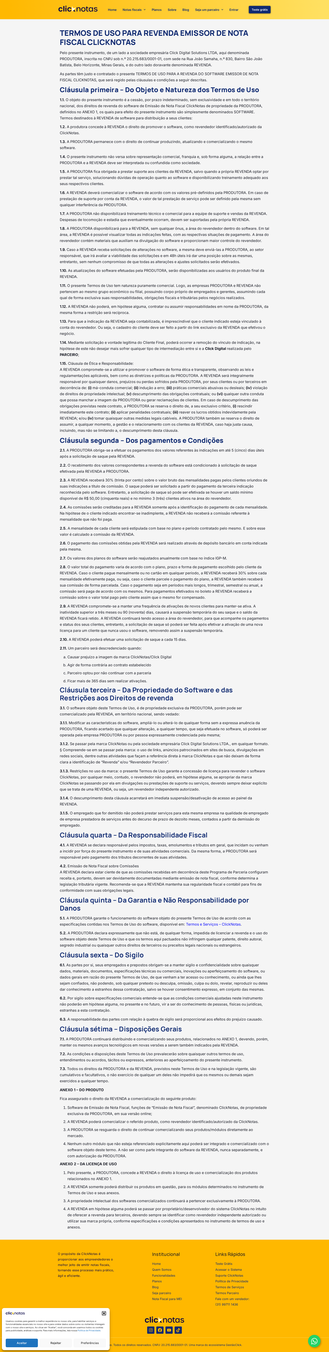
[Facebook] (160, 1330)
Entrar (233, 10)
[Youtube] (169, 1330)
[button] (104, 1313)
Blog (185, 10)
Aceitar (22, 1343)
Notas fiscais (132, 10)
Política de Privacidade (89, 1330)
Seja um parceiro (207, 10)
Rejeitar (55, 1343)
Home (112, 10)
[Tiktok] (178, 1330)
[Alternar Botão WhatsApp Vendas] (314, 1341)
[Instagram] (150, 1330)
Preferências (90, 1343)
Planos (157, 10)
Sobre (172, 10)
